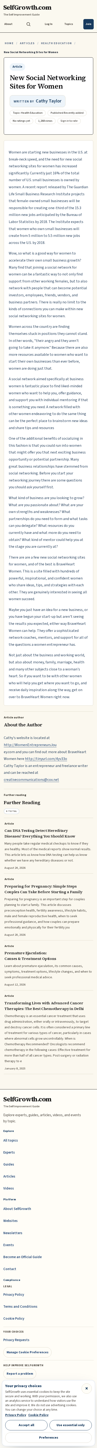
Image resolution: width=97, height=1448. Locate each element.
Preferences (48, 1437)
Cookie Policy (13, 1318)
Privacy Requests (16, 1340)
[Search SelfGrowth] (28, 24)
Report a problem (20, 1373)
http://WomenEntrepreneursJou (30, 744)
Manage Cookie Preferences (27, 1352)
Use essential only (71, 1425)
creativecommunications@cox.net (31, 779)
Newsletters (12, 1233)
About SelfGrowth (17, 1208)
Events (8, 1245)
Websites (10, 1220)
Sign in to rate (69, 121)
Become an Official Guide (22, 1257)
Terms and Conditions (20, 1306)
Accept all (26, 1425)
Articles (27, 43)
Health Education (56, 43)
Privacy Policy (13, 1294)
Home (9, 43)
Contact (9, 1269)
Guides (8, 1164)
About (8, 24)
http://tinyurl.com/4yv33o (46, 758)
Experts (9, 1152)
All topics (10, 1140)
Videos (8, 1188)
